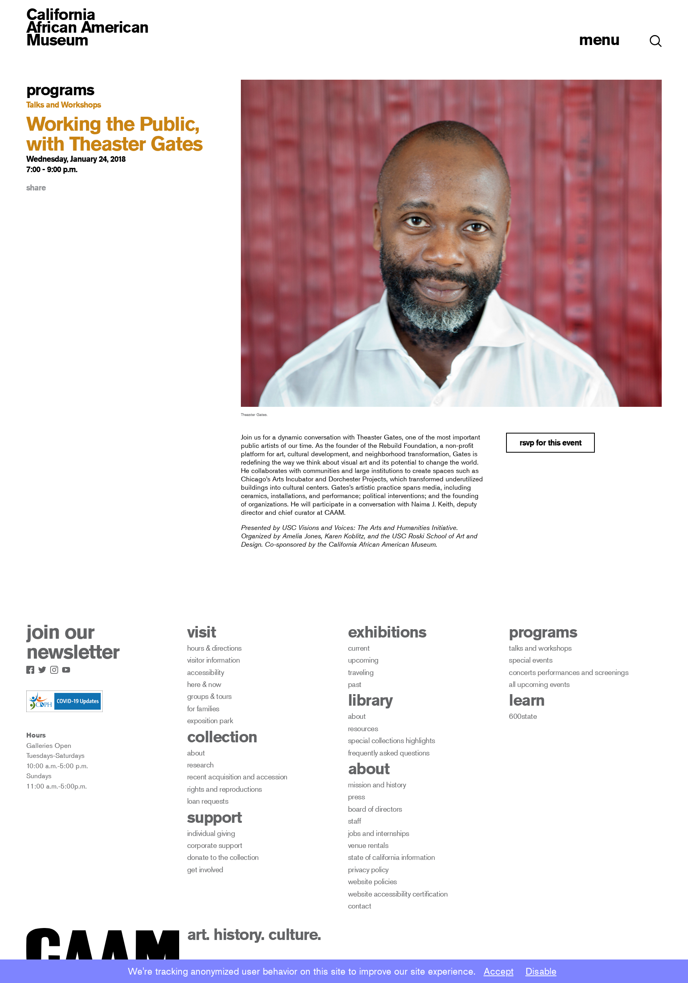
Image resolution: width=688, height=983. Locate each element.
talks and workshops (540, 647)
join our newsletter (72, 642)
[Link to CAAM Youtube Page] (68, 668)
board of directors (375, 808)
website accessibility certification (398, 893)
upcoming (363, 659)
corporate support (214, 845)
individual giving (211, 833)
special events (530, 659)
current (359, 647)
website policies (372, 881)
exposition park (210, 720)
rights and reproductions (224, 788)
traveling (361, 672)
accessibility (205, 672)
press (356, 796)
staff (354, 820)
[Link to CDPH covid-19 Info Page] (64, 702)
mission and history (377, 784)
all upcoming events (539, 684)
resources (363, 728)
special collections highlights (391, 740)
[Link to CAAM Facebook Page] (32, 668)
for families (203, 708)
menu (599, 39)
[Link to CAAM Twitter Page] (44, 668)
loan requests (208, 800)
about (196, 752)
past (355, 684)
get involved (205, 869)
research (200, 764)
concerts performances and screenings (568, 672)
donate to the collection (223, 856)
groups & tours (209, 695)
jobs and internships (378, 833)
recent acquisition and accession (237, 776)
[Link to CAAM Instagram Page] (56, 668)
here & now (204, 684)
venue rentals (368, 845)
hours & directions (214, 647)
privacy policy (368, 869)
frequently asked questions (389, 752)
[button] (656, 37)
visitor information (213, 659)
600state (523, 715)
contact (359, 905)
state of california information (391, 856)
